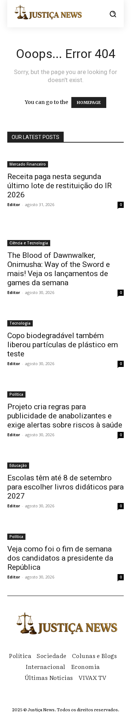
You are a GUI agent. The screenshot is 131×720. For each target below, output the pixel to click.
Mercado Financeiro (27, 164)
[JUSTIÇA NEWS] (47, 12)
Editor (13, 204)
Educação (18, 465)
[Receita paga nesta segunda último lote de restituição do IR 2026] (65, 159)
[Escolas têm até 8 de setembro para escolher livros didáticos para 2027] (65, 461)
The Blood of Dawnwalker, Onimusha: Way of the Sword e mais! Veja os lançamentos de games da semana (58, 269)
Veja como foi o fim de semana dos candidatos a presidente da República (60, 558)
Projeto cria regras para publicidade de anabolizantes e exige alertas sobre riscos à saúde (64, 415)
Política (16, 394)
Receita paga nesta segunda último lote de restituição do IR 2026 (59, 185)
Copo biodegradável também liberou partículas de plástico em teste (62, 344)
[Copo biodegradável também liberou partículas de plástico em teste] (65, 318)
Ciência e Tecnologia (28, 242)
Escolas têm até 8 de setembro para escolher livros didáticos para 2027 (65, 486)
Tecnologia (20, 323)
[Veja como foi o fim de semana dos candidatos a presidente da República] (65, 532)
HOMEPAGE (89, 102)
